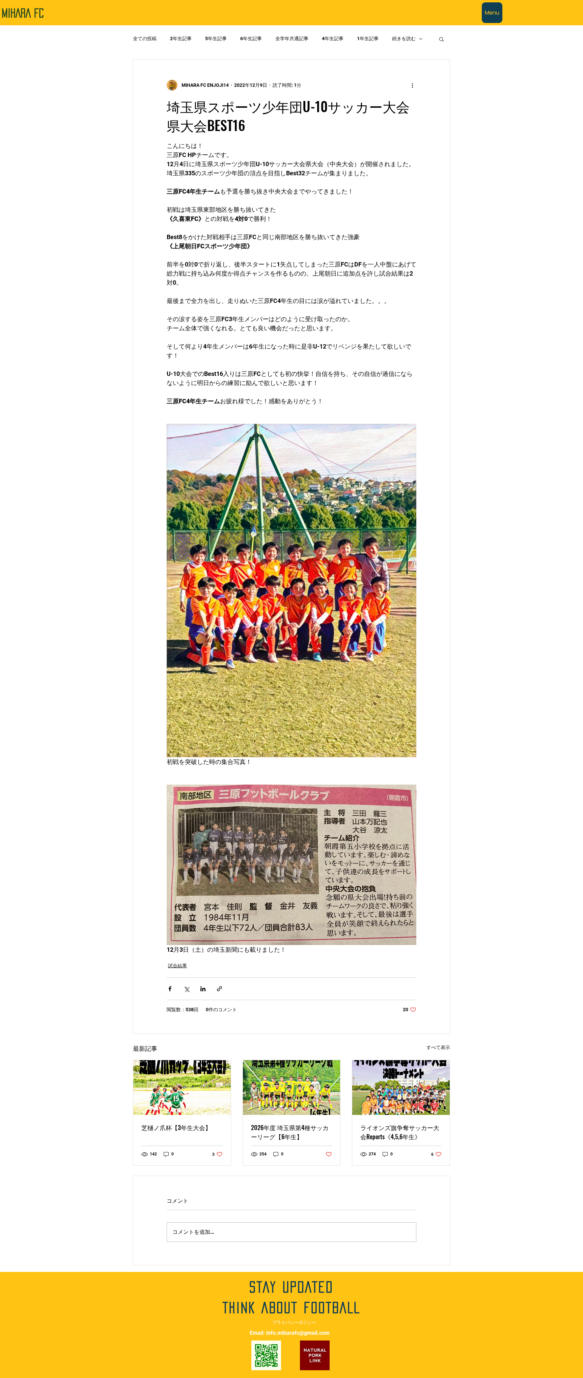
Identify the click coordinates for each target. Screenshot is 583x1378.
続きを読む (404, 38)
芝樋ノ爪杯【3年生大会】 (176, 1127)
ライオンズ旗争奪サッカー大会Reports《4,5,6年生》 (399, 1132)
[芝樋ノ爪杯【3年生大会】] (182, 1087)
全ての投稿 (145, 38)
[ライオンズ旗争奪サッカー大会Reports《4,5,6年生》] (401, 1087)
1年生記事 (368, 38)
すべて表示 (438, 1047)
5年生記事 (216, 38)
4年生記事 (332, 38)
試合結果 (177, 965)
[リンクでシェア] (219, 989)
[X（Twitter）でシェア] (186, 989)
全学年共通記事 (291, 38)
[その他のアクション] (412, 85)
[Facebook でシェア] (170, 989)
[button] (441, 39)
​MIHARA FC (23, 13)
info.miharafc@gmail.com (298, 1333)
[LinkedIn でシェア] (203, 989)
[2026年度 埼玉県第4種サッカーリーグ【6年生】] (291, 1087)
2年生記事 (181, 38)
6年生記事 (251, 38)
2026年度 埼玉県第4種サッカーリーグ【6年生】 (290, 1132)
